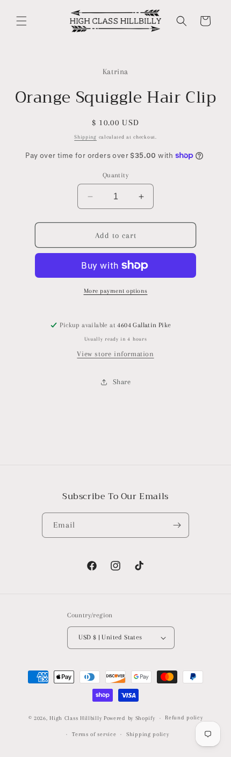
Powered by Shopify (129, 718)
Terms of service (94, 734)
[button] (21, 21)
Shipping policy (147, 734)
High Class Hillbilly (75, 718)
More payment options (116, 290)
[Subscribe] (177, 525)
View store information (115, 354)
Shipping (85, 137)
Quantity (115, 175)
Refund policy (184, 717)
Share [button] (122, 382)
